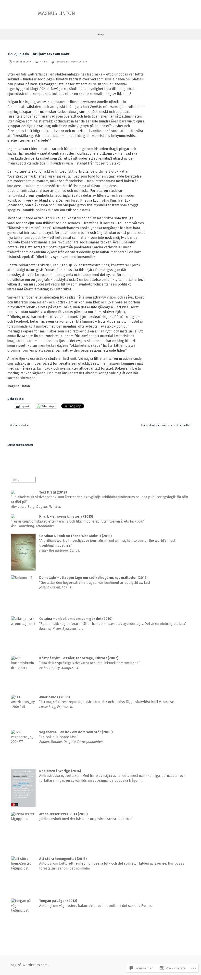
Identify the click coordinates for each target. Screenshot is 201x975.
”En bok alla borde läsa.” (76, 737)
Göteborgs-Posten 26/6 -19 (71, 61)
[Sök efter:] (23, 479)
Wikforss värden (19, 425)
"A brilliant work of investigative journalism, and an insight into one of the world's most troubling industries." (107, 543)
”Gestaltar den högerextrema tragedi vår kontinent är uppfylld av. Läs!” (95, 582)
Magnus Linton (56, 13)
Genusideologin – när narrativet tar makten (166, 425)
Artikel (44, 61)
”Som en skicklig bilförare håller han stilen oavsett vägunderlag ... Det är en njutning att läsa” (113, 623)
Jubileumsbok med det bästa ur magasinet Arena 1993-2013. (86, 816)
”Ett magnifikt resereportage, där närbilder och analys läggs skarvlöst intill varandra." (107, 702)
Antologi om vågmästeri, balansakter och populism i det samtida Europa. (96, 903)
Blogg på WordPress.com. (27, 965)
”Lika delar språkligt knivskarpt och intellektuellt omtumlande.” (89, 663)
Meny (101, 34)
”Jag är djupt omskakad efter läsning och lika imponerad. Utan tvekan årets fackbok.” (78, 521)
